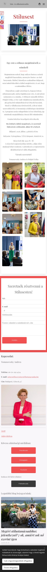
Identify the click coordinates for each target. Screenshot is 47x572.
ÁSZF (3, 431)
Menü (44, 4)
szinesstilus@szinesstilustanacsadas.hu (23, 377)
